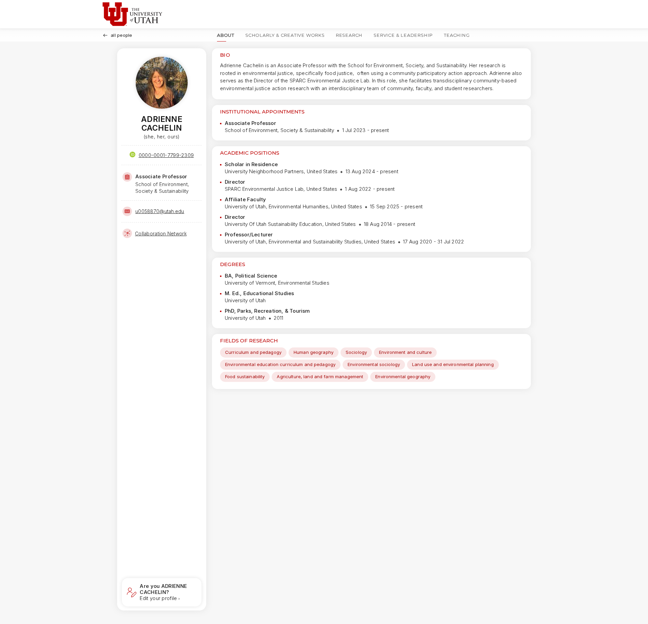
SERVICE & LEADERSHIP (403, 35)
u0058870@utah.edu (159, 211)
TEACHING (456, 35)
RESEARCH (349, 35)
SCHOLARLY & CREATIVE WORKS (285, 35)
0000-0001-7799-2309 (166, 155)
